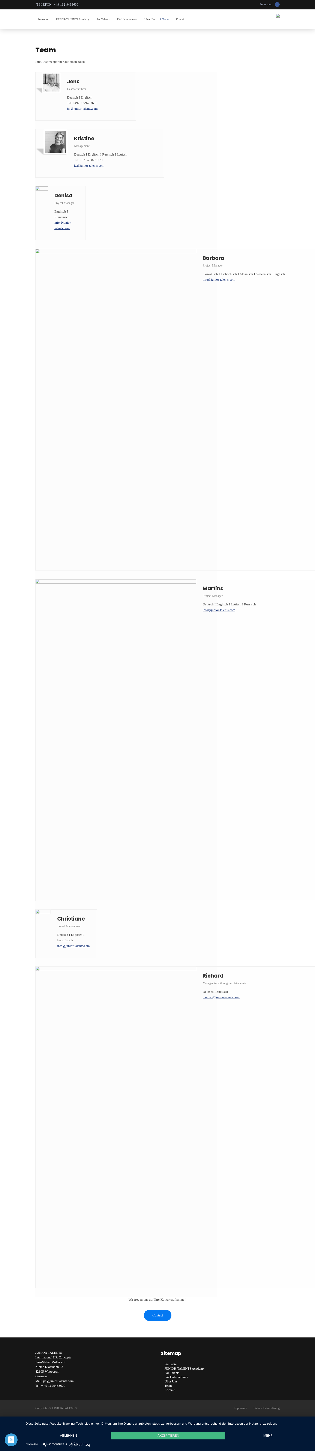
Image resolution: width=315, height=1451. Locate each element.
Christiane (71, 918)
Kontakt (180, 19)
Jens (73, 81)
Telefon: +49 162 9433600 (57, 4)
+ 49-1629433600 (53, 1385)
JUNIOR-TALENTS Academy (73, 19)
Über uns (149, 19)
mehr (268, 1435)
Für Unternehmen (127, 19)
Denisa (63, 195)
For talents (103, 19)
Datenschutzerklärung (267, 1408)
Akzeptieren (168, 1435)
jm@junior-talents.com (82, 108)
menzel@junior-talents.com (221, 997)
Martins (213, 588)
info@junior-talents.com (219, 279)
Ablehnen (68, 1435)
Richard (213, 975)
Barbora (213, 258)
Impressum (240, 1408)
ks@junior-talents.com (89, 165)
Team (165, 19)
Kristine (84, 138)
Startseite (43, 19)
